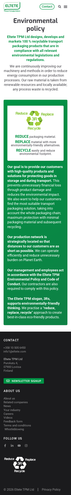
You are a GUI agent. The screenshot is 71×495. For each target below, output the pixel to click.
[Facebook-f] (5, 445)
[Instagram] (26, 445)
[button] (59, 7)
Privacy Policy (51, 489)
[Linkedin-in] (12, 445)
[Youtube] (19, 445)
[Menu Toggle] (65, 7)
